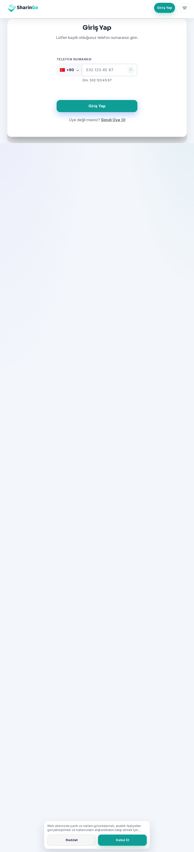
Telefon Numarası (74, 59)
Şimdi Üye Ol (113, 119)
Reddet (72, 840)
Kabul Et (122, 840)
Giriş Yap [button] (97, 106)
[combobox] (69, 70)
